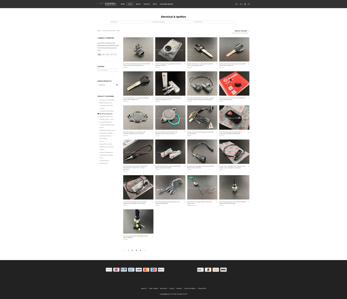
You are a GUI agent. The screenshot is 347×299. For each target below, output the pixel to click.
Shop (130, 4)
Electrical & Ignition (106, 114)
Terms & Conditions (189, 288)
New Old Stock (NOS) (106, 144)
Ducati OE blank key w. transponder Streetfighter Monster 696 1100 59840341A (136, 98)
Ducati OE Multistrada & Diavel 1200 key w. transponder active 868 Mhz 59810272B (230, 132)
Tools (101, 158)
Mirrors (102, 141)
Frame (101, 127)
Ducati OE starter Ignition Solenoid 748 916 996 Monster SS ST (199, 202)
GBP (107, 54)
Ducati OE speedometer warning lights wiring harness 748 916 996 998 (167, 202)
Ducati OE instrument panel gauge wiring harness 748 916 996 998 (200, 132)
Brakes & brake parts (106, 102)
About (138, 4)
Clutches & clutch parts (106, 105)
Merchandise (103, 138)
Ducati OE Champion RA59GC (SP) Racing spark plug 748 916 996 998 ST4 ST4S (168, 98)
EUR (99, 54)
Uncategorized (104, 160)
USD (103, 54)
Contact (147, 4)
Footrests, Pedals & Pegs (107, 125)
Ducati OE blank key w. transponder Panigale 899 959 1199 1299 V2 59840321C (232, 64)
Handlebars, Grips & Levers (107, 130)
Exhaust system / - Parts (106, 119)
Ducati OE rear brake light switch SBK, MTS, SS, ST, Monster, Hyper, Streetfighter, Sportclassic (232, 166)
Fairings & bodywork (106, 122)
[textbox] (130, 22)
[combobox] (130, 21)
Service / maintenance (106, 152)
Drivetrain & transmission (107, 111)
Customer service (166, 4)
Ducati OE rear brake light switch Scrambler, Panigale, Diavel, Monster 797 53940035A (135, 202)
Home (123, 4)
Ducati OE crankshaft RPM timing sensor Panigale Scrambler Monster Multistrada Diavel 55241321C (200, 98)
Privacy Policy (202, 288)
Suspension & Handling (106, 155)
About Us (143, 288)
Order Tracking (153, 288)
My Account (163, 288)
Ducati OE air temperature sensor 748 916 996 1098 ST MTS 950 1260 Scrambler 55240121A (136, 64)
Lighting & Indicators (105, 136)
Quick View (139, 59)
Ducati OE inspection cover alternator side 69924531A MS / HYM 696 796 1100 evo (166, 132)
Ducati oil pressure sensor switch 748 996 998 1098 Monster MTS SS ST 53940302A (232, 202)
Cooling (102, 108)
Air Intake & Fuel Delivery (107, 100)
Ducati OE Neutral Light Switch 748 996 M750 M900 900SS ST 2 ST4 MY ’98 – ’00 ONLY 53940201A (135, 167)
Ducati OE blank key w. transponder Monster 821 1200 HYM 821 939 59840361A (200, 64)
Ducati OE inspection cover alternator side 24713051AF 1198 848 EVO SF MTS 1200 (134, 132)
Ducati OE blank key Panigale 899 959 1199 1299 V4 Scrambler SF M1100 (168, 64)
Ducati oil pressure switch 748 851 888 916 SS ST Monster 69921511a (135, 236)
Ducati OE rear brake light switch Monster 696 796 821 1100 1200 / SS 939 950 (200, 166)
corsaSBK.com (165, 294)
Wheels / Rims (104, 163)
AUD (111, 54)
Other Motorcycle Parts (106, 147)
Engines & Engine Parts (106, 116)
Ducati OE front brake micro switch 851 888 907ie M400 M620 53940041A (232, 98)
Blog (155, 4)
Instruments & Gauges (106, 133)
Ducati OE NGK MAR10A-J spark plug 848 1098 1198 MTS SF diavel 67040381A (167, 166)
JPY (115, 54)
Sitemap (178, 288)
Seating (102, 149)
